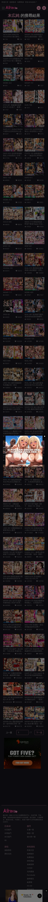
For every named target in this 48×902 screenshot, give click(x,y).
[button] (44, 436)
